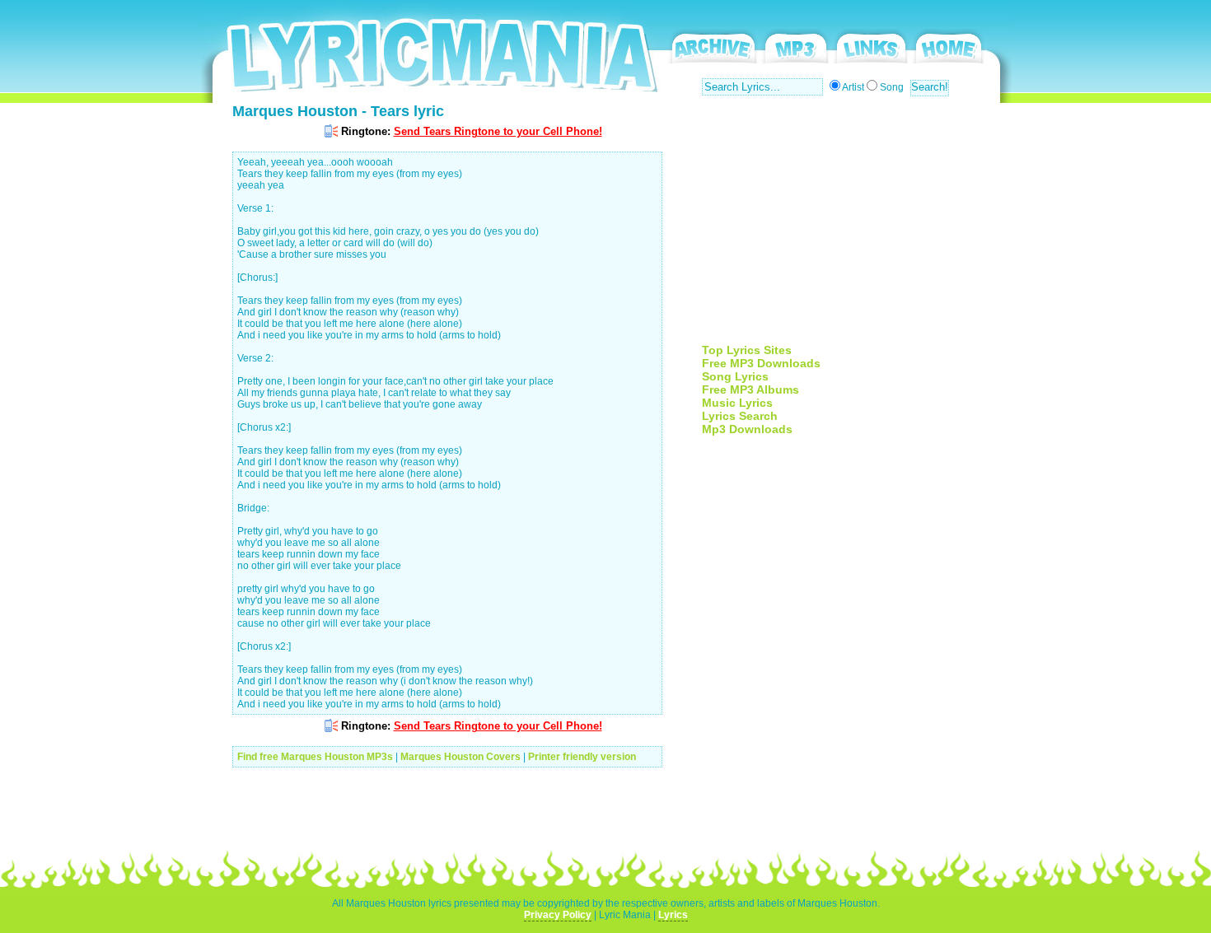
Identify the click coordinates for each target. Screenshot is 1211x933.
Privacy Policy (557, 915)
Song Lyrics (735, 376)
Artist (853, 87)
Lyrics (673, 915)
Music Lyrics (737, 402)
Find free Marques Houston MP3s (315, 757)
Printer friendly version (582, 757)
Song (892, 87)
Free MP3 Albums (750, 389)
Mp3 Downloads (747, 429)
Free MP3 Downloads (761, 363)
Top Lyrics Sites (747, 350)
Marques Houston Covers (460, 757)
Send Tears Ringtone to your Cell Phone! (498, 131)
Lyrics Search (740, 415)
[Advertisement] (840, 228)
